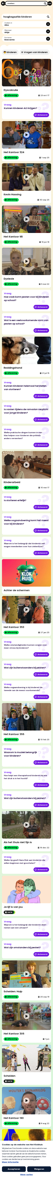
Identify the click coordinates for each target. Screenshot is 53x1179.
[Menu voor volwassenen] (50, 3)
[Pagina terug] (3, 3)
